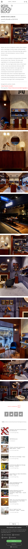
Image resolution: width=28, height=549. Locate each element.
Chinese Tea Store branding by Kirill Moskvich (18, 430)
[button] (2, 534)
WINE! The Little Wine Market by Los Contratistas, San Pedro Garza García (18, 501)
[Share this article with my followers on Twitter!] (11, 414)
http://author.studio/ (7, 86)
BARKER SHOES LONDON (8, 17)
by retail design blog (14, 432)
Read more (9, 532)
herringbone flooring (22, 421)
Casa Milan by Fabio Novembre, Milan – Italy (18, 474)
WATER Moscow (14, 439)
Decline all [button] (14, 544)
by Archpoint (12, 440)
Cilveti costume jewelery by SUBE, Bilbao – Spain (17, 448)
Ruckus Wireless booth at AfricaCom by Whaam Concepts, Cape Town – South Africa (18, 492)
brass (16, 421)
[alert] (14, 537)
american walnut (8, 421)
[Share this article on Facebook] (6, 414)
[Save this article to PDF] (21, 414)
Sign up (14, 1)
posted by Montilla (5, 19)
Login (9, 1)
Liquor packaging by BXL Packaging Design (16, 483)
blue (13, 421)
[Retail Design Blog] (14, 8)
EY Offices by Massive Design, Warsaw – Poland (18, 465)
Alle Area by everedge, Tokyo (17, 456)
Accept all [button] (14, 541)
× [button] (26, 526)
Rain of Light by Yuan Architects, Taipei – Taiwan (17, 510)
